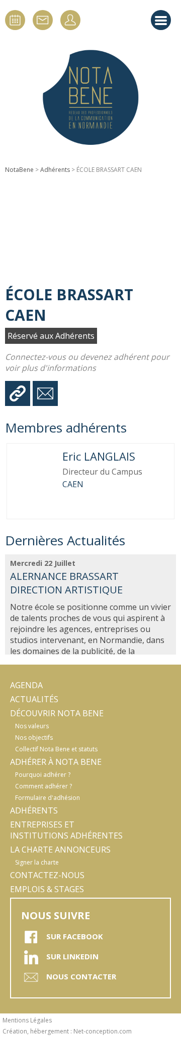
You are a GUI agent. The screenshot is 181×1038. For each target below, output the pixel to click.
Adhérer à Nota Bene (56, 761)
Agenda (26, 685)
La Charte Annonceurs (60, 849)
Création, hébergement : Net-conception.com (67, 1031)
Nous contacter (81, 976)
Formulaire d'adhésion (47, 797)
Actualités (34, 699)
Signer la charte (37, 862)
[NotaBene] (90, 98)
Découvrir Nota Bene (57, 713)
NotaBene (19, 169)
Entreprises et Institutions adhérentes (66, 830)
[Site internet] (17, 393)
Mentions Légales (27, 1020)
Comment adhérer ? (43, 786)
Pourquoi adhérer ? (42, 774)
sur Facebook (74, 936)
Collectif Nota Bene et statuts (56, 749)
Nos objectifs (34, 737)
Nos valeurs (32, 726)
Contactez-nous (47, 875)
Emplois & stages (47, 889)
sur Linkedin (72, 956)
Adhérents (55, 169)
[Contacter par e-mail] (45, 393)
